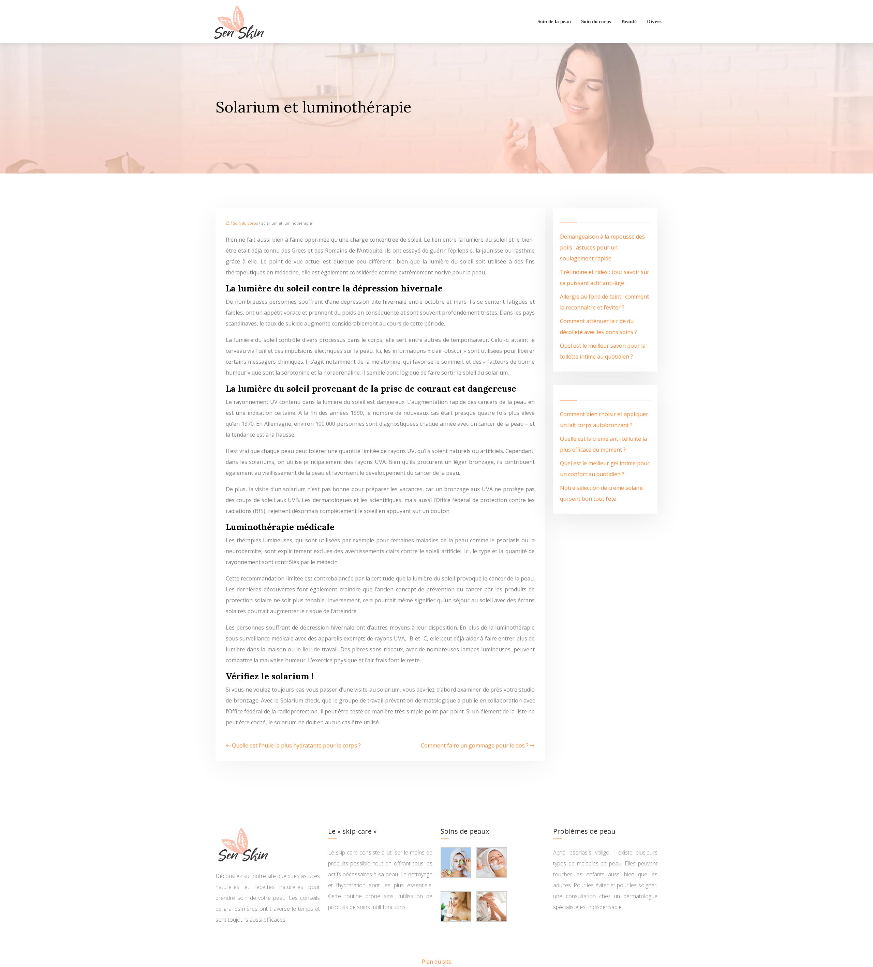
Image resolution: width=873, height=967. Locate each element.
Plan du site (437, 961)
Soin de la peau (554, 21)
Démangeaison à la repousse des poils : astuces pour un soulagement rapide (602, 247)
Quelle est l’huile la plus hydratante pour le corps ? (296, 745)
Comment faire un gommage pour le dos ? (475, 745)
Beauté (629, 21)
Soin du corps (596, 21)
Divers (654, 21)
